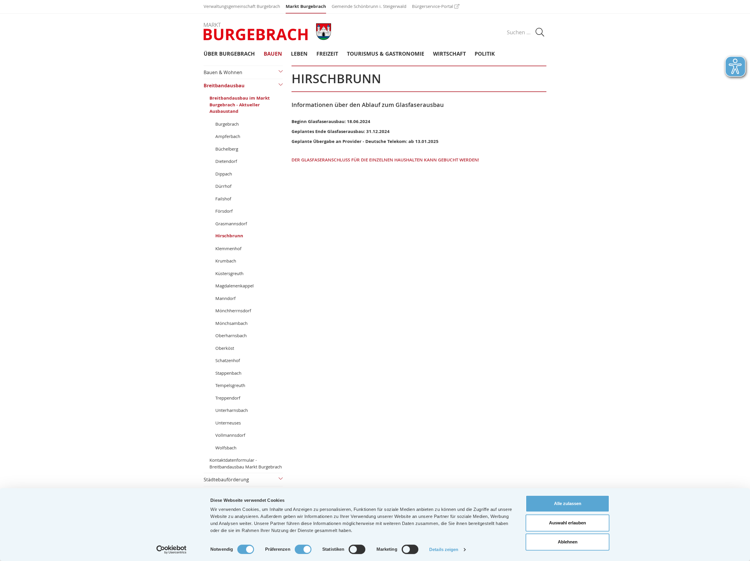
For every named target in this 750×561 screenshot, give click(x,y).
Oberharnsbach (231, 335)
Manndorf (225, 298)
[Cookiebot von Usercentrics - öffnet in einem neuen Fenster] (171, 549)
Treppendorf (227, 398)
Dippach (223, 174)
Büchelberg (226, 149)
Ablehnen (567, 541)
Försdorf (224, 211)
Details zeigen (443, 549)
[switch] (303, 549)
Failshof (223, 199)
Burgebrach (227, 124)
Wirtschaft (449, 54)
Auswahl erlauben (567, 522)
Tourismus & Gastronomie (385, 54)
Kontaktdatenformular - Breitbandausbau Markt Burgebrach (245, 463)
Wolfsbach (225, 448)
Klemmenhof (228, 248)
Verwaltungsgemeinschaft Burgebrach (242, 6)
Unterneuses (228, 423)
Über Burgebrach (229, 54)
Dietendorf (226, 161)
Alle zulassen (567, 503)
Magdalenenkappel (234, 286)
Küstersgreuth (229, 273)
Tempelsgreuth (230, 385)
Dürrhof (223, 186)
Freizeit (327, 54)
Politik (485, 54)
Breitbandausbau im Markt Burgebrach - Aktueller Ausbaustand (239, 104)
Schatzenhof (227, 360)
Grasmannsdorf (231, 223)
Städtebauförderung (226, 479)
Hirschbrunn (229, 236)
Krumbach (225, 261)
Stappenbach (228, 373)
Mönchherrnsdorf (233, 310)
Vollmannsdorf (230, 435)
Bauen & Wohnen (223, 72)
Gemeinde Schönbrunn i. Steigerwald (369, 6)
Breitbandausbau (224, 85)
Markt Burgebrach (306, 6)
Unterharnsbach (231, 410)
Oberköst (224, 348)
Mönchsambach (231, 323)
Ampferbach (227, 136)
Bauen (273, 54)
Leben (299, 54)
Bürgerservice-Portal (432, 6)
